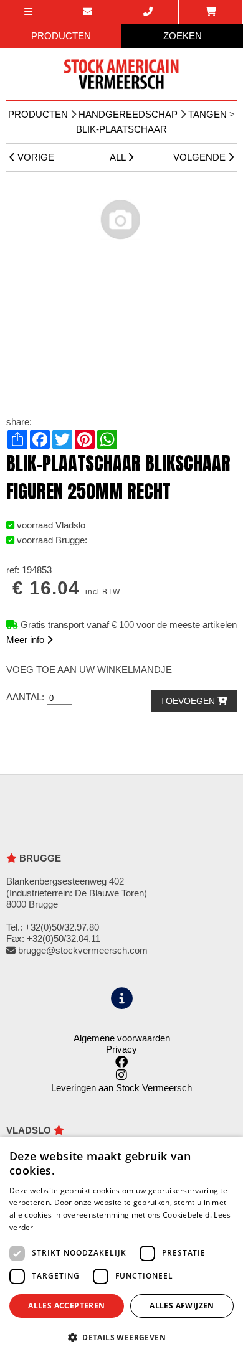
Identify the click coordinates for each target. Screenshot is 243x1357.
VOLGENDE (200, 157)
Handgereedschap (128, 114)
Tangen (207, 114)
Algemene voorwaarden (122, 1038)
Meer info (26, 639)
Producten (38, 114)
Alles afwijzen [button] (182, 1305)
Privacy (121, 1049)
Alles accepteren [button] (66, 1305)
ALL (119, 157)
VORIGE (34, 157)
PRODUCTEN (61, 36)
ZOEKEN (182, 36)
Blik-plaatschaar (121, 129)
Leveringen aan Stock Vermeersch (121, 1087)
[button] (121, 1337)
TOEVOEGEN (188, 701)
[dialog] (121, 1247)
